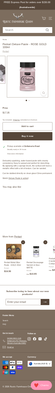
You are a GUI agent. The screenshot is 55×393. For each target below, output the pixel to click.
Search (5, 320)
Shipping (16, 120)
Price (5, 108)
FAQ (4, 324)
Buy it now (27, 136)
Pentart (6, 51)
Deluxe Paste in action (18, 178)
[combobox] (27, 30)
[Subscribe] (45, 302)
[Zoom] (43, 93)
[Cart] (43, 18)
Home (5, 39)
